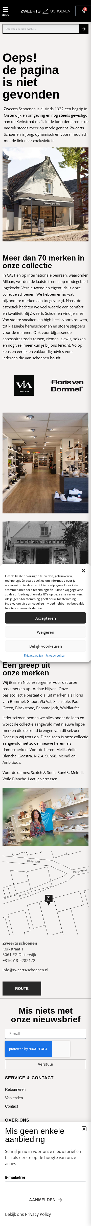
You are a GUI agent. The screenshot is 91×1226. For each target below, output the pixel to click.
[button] (83, 570)
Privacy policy (33, 655)
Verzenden (14, 1098)
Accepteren (45, 617)
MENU (5, 15)
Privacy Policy (38, 1214)
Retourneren (15, 1089)
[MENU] (5, 9)
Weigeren (45, 631)
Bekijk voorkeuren (45, 645)
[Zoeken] (83, 28)
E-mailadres (15, 1178)
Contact (11, 1106)
